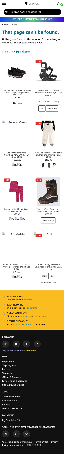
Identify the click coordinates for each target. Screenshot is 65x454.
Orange (54, 100)
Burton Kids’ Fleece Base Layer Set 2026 (16, 207)
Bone (45, 100)
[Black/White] (13, 273)
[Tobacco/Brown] (19, 163)
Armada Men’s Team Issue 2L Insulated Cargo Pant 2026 (46, 152)
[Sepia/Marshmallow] (19, 273)
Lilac (51, 271)
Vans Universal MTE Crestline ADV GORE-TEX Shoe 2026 (16, 152)
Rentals (6, 399)
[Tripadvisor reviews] (26, 429)
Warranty (7, 368)
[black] (41, 163)
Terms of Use (41, 437)
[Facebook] (26, 339)
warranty (25, 311)
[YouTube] (16, 339)
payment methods (25, 319)
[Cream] (52, 163)
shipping (28, 295)
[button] (59, 4)
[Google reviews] (16, 429)
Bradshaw (50, 107)
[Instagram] (5, 339)
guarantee (33, 303)
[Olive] (47, 163)
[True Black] (22, 216)
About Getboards (11, 392)
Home (5, 24)
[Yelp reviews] (5, 429)
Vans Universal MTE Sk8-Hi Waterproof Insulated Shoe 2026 (16, 262)
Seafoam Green (46, 278)
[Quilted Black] (14, 103)
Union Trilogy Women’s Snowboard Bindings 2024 (46, 261)
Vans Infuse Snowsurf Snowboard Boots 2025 (46, 207)
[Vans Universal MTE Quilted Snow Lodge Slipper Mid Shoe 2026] (16, 72)
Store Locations (10, 396)
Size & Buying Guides (13, 380)
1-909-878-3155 (33, 440)
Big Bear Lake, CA (11, 415)
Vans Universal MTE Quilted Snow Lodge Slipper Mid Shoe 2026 (17, 92)
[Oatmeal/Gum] (19, 103)
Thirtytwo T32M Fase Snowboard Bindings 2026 (46, 90)
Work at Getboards (12, 403)
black (37, 100)
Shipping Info (9, 360)
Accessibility (16, 440)
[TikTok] (37, 339)
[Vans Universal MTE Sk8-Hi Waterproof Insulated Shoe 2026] (16, 243)
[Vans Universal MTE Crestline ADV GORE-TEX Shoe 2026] (16, 133)
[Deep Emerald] (10, 216)
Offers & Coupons (11, 372)
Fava (40, 107)
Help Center (8, 356)
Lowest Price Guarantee (14, 376)
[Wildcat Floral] (16, 216)
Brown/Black (47, 217)
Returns (6, 364)
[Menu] (6, 4)
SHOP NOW (47, 19)
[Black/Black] (13, 163)
